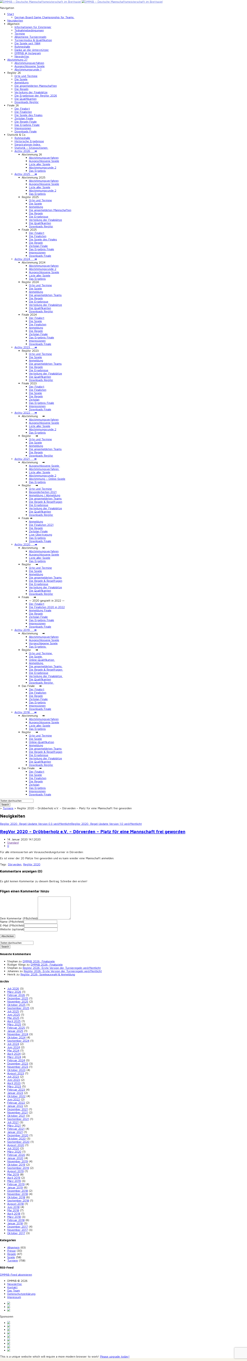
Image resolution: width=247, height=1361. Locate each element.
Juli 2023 (13, 1076)
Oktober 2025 (16, 1004)
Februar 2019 (16, 1184)
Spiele (11, 1257)
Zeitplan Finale (23, 118)
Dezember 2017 (17, 1226)
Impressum (14, 1297)
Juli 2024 (13, 1044)
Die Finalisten (23, 111)
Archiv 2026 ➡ (25, 151)
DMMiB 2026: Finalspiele (39, 961)
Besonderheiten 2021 (43, 492)
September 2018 (18, 1200)
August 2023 (15, 1073)
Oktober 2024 (16, 1037)
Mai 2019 (13, 1174)
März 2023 (14, 1086)
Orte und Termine (25, 76)
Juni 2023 (13, 1079)
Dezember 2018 (17, 1190)
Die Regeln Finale (25, 121)
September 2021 (18, 1119)
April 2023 (14, 1083)
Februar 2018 (16, 1220)
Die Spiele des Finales (28, 115)
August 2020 (15, 1145)
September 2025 (18, 1008)
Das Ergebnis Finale (27, 124)
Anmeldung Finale (40, 610)
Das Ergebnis (37, 170)
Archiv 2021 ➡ (25, 458)
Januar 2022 (15, 1105)
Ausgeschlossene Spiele (29, 66)
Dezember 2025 (17, 998)
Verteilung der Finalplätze (31, 92)
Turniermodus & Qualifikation (33, 40)
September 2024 (18, 1040)
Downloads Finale (25, 131)
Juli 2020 (13, 1148)
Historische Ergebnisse (29, 141)
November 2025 (17, 1001)
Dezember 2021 (17, 1109)
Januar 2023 (15, 1092)
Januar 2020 (15, 1158)
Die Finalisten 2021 (41, 524)
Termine (19, 33)
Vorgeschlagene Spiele (43, 643)
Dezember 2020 (17, 1135)
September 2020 (18, 1141)
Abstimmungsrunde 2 (42, 167)
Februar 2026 (16, 995)
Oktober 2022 (16, 1096)
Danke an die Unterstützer (31, 49)
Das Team (13, 1290)
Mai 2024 (13, 1050)
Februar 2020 (16, 1154)
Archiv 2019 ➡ (25, 629)
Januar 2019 (15, 1187)
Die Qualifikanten (25, 98)
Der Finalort (22, 108)
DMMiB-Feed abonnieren (16, 1274)
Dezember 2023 (17, 1063)
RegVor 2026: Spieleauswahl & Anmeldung (47, 974)
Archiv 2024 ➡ (25, 259)
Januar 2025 (15, 1030)
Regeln (11, 1254)
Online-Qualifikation (42, 659)
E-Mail (12, 925)
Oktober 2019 (16, 1164)
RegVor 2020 (31, 864)
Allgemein (13, 1247)
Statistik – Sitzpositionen (31, 147)
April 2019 (13, 1177)
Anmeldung (21, 82)
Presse (11, 1250)
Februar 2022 (16, 1102)
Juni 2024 (13, 1047)
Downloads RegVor (26, 102)
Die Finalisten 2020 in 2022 (47, 607)
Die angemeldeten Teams (45, 295)
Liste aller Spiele (39, 164)
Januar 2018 (15, 1223)
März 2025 (14, 1024)
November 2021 (17, 1112)
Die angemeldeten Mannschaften (35, 85)
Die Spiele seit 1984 (27, 43)
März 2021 (14, 1125)
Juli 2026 (13, 988)
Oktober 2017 (16, 1233)
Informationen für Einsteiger (32, 27)
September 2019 (18, 1167)
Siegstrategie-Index (27, 144)
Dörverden (14, 864)
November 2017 (17, 1229)
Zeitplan (34, 399)
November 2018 (17, 1194)
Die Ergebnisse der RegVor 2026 (35, 95)
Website (12, 929)
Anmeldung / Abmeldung (44, 495)
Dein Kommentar (19, 918)
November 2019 (17, 1161)
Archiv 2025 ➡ (25, 174)
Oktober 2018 (16, 1197)
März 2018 (14, 1216)
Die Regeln (21, 89)
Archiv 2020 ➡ (25, 544)
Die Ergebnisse (38, 216)
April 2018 (13, 1213)
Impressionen (22, 128)
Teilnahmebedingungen (29, 30)
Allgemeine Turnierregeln (30, 36)
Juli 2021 (13, 1122)
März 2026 (14, 991)
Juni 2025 (13, 1014)
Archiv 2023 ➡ (25, 347)
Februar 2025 (16, 1027)
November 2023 (17, 1066)
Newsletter (21, 56)
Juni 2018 (13, 1207)
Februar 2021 (16, 1128)
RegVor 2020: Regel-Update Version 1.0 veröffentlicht (106, 823)
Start (10, 14)
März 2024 (14, 1057)
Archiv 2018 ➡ (25, 712)
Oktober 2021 (16, 1115)
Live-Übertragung (40, 534)
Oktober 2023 (16, 1070)
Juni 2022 (13, 1099)
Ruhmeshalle (22, 46)
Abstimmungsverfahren (29, 63)
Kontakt (12, 1287)
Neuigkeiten (15, 20)
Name (12, 921)
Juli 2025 (13, 1011)
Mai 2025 (13, 1017)
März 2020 (14, 1151)
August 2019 (15, 1171)
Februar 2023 (16, 1089)
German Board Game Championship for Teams (44, 17)
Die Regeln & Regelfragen (45, 501)
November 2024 (17, 1034)
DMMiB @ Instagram (27, 53)
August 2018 (15, 1203)
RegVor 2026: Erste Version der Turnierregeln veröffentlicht (62, 967)
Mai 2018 (13, 1210)
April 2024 (14, 1053)
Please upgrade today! (114, 1356)
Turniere (8, 808)
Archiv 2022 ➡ (25, 412)
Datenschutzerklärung (21, 1293)
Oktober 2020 (16, 1138)
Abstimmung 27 (17, 59)
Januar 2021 (15, 1132)
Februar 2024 (16, 1060)
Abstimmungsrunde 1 (27, 69)
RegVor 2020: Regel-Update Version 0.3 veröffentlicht (35, 823)
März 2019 (14, 1181)
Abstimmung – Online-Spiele (47, 478)
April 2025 (14, 1021)
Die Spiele (20, 79)
